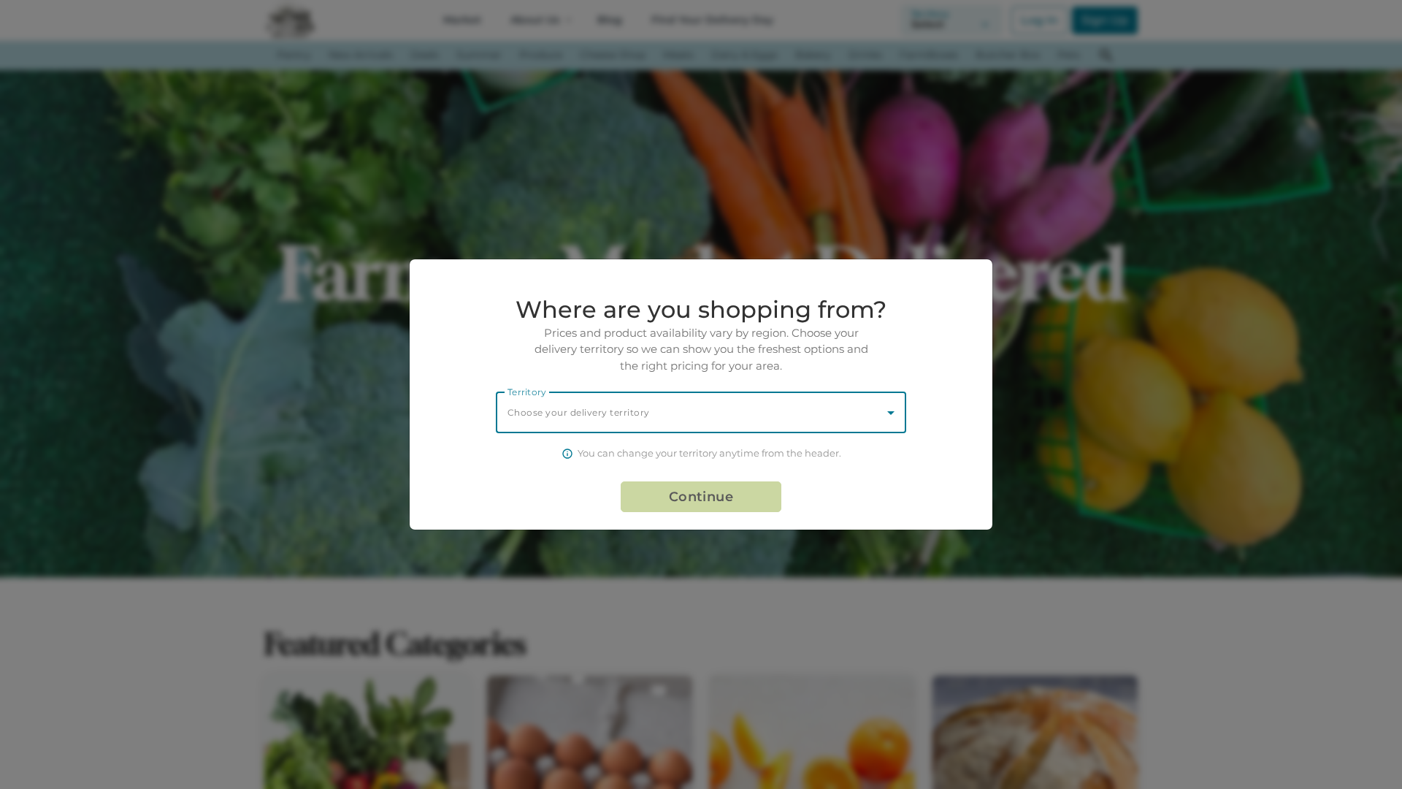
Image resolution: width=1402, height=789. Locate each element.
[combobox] (701, 412)
